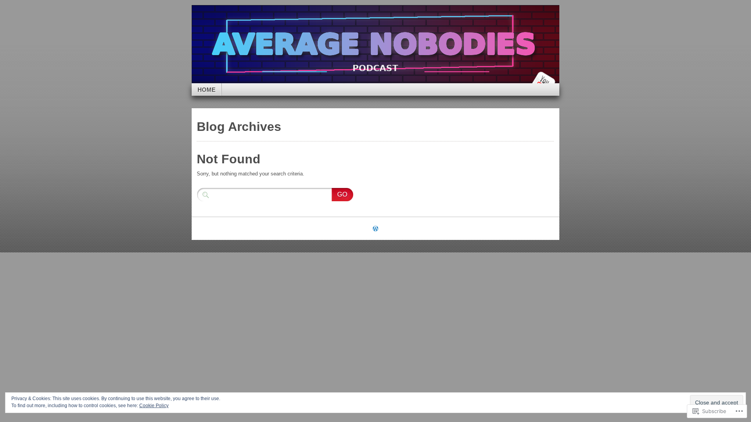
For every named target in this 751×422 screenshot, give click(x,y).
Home (207, 89)
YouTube (542, 80)
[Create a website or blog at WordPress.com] (375, 229)
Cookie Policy (154, 405)
